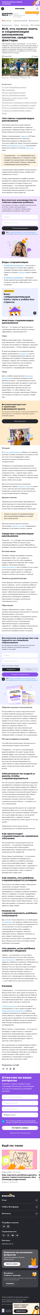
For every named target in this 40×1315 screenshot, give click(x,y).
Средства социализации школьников (14, 95)
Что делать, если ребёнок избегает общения (16, 111)
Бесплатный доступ (32, 13)
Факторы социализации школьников (13, 93)
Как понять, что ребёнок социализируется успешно (19, 105)
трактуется (30, 148)
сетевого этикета (24, 486)
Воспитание (17, 1172)
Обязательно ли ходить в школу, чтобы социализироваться (15, 99)
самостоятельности (9, 567)
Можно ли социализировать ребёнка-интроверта (18, 108)
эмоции (21, 272)
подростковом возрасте (12, 452)
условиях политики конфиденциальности (25, 234)
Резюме (4, 113)
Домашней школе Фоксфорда (13, 1011)
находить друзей (18, 526)
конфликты (23, 353)
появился (24, 136)
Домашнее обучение (9, 1006)
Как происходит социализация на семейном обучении (19, 103)
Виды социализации (8, 90)
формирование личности (16, 145)
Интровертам (7, 922)
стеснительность (8, 960)
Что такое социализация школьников (14, 87)
